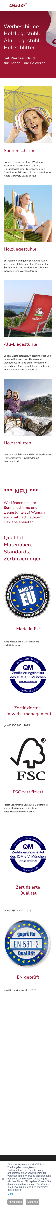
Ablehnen (32, 1202)
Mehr (10, 1194)
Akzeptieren (15, 1202)
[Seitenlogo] (15, 5)
